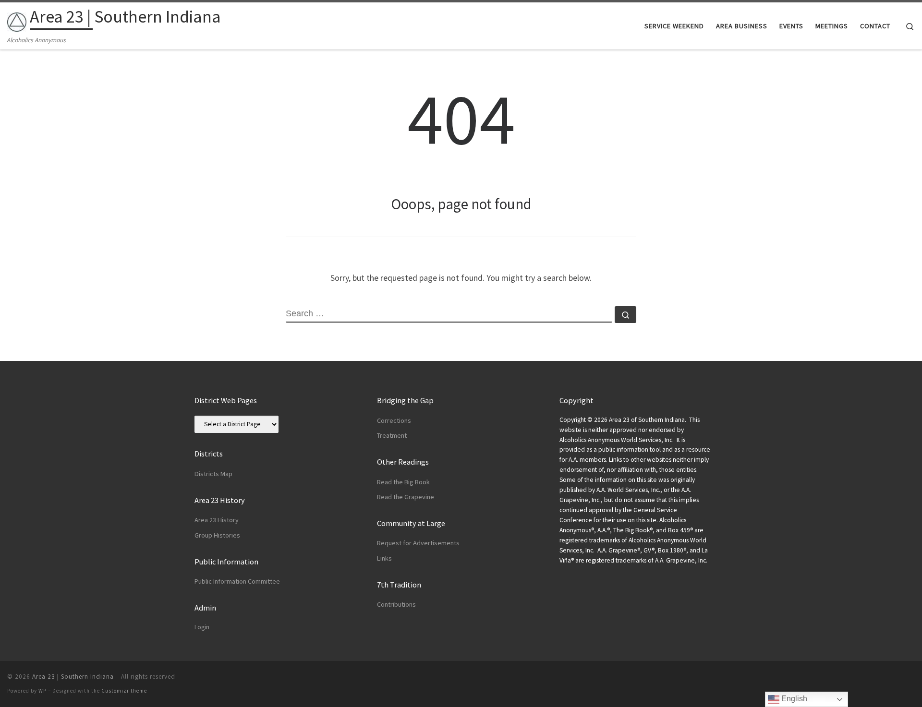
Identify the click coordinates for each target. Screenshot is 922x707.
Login (201, 627)
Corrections (394, 420)
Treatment (392, 435)
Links (384, 558)
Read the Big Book (403, 482)
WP (42, 690)
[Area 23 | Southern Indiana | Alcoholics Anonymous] (16, 20)
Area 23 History (216, 519)
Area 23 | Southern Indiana (73, 676)
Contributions (396, 604)
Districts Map (213, 473)
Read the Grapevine (405, 496)
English (793, 699)
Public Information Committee (237, 581)
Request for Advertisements (418, 543)
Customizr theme (124, 690)
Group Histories (217, 535)
